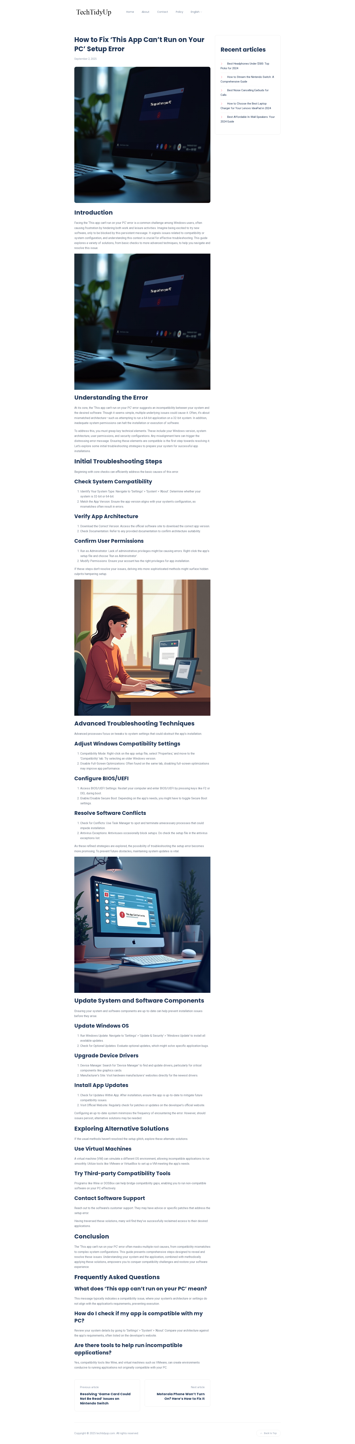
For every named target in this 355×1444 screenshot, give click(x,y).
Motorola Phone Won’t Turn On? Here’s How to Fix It (181, 1396)
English (195, 12)
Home (130, 12)
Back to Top (270, 1433)
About (145, 12)
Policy (179, 12)
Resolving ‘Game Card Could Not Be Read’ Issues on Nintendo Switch (105, 1399)
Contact (162, 12)
